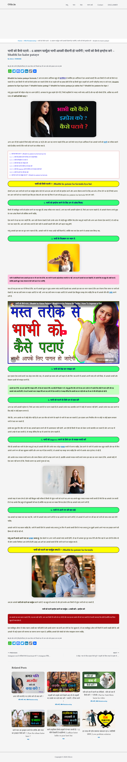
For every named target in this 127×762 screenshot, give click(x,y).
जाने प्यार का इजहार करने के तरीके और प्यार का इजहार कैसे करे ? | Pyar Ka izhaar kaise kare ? (28, 733)
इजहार (31, 538)
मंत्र (81, 5)
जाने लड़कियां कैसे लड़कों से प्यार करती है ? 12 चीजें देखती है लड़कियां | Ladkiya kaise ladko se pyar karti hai (63, 732)
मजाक (63, 447)
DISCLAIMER (113, 5)
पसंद (111, 292)
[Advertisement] (63, 24)
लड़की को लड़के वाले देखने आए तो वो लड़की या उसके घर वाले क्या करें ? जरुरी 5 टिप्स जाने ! (63, 698)
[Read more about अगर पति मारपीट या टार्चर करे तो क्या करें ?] (28, 682)
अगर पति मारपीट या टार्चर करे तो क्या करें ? (28, 696)
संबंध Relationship (32, 699)
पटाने (105, 142)
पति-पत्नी (20, 699)
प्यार (74, 5)
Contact (100, 5)
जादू (67, 5)
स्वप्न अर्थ (90, 5)
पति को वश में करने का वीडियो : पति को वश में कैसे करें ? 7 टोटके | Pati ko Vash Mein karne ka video (99, 695)
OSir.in (12, 4)
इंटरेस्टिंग (63, 78)
